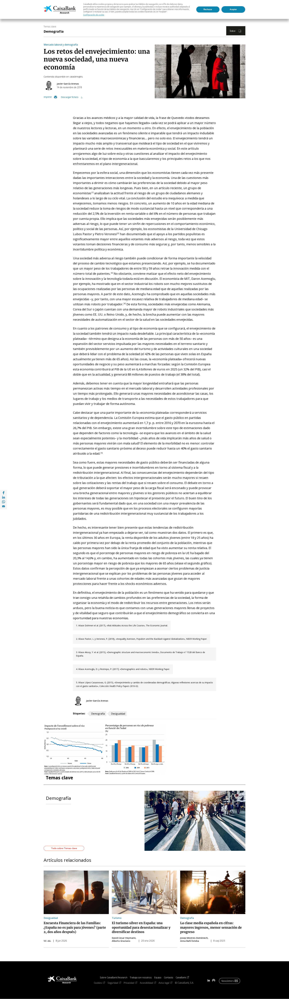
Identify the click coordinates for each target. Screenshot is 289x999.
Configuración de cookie (93, 15)
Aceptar (233, 9)
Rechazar (208, 9)
